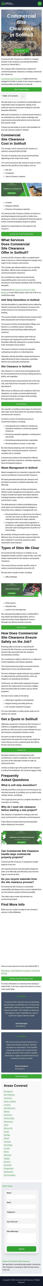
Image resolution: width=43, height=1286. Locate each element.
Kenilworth (36, 971)
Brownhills (8, 1165)
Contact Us (21, 750)
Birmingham (5, 971)
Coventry (7, 1105)
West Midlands (16, 971)
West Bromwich (9, 1108)
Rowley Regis (9, 1118)
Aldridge (7, 1135)
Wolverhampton (9, 1175)
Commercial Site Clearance (11, 79)
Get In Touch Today (21, 89)
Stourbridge (8, 1145)
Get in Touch (21, 627)
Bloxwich (7, 1162)
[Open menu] (40, 3)
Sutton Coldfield (10, 1101)
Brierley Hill (8, 1128)
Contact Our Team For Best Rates (21, 234)
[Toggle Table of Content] (21, 96)
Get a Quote (20, 50)
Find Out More (21, 404)
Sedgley (7, 1158)
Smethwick (27, 971)
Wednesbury (8, 1121)
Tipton (6, 1125)
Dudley (6, 1131)
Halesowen (8, 1115)
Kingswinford (8, 1168)
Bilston (6, 1152)
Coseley (7, 1148)
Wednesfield (8, 1172)
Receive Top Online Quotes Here (21, 978)
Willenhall (7, 1155)
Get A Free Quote (21, 1076)
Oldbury (7, 1111)
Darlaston (7, 1142)
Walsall (6, 1138)
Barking (4, 973)
